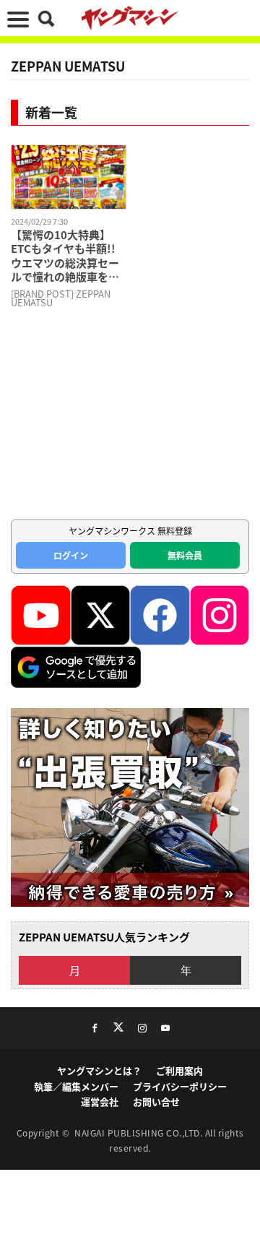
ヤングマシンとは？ (99, 1070)
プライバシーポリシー (180, 1086)
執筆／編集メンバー (76, 1086)
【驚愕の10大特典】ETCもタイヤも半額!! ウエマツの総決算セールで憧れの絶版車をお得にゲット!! (65, 256)
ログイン (70, 555)
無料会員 (185, 555)
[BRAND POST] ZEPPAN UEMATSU (60, 298)
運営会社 (99, 1101)
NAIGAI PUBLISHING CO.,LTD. (139, 1132)
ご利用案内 (179, 1070)
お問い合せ (156, 1101)
